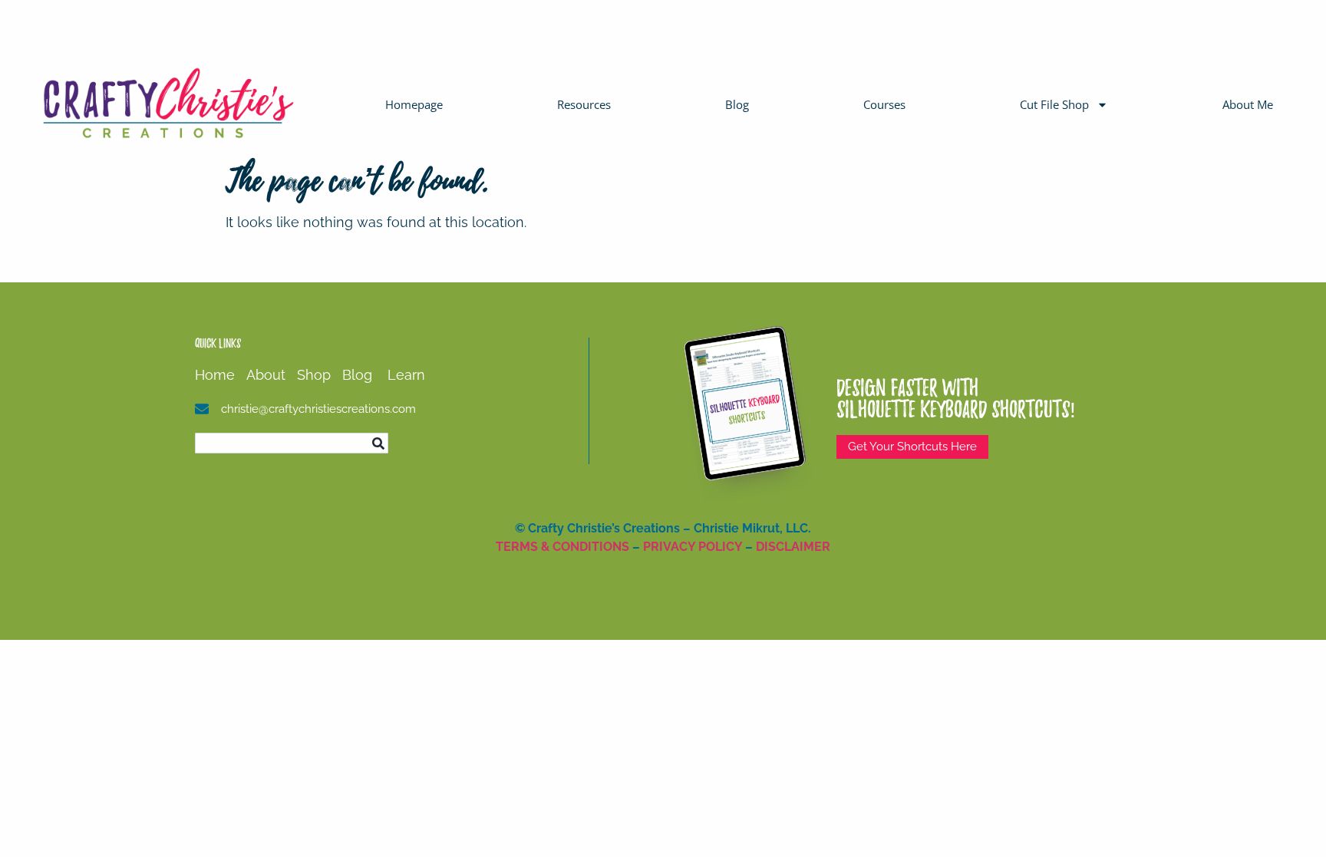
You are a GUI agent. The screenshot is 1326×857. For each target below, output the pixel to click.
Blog (737, 104)
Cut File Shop (1054, 104)
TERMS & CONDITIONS (562, 546)
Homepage (414, 104)
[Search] (378, 443)
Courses (884, 104)
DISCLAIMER (793, 546)
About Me (1247, 104)
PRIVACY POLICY (692, 546)
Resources (584, 104)
